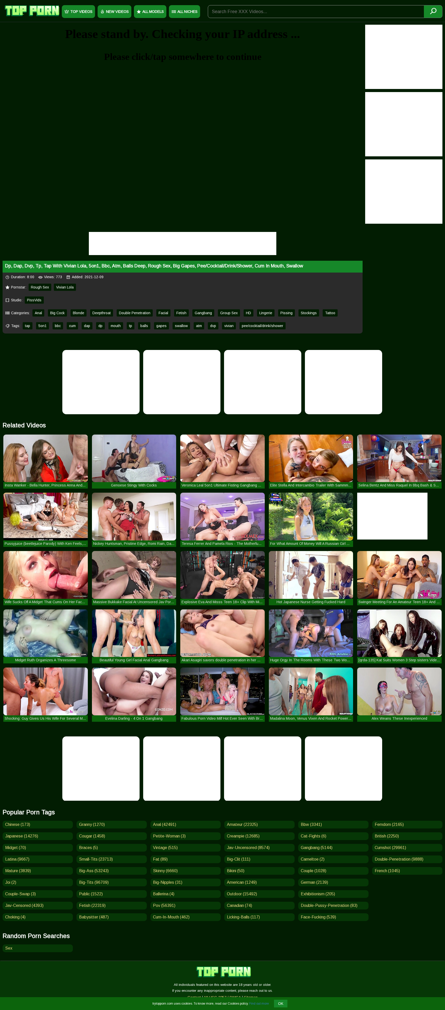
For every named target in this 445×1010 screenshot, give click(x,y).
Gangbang (203, 313)
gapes (161, 326)
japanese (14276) (21, 836)
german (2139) (314, 882)
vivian (229, 326)
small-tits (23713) (96, 859)
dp (100, 326)
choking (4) (15, 917)
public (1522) (91, 894)
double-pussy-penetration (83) (329, 905)
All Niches (187, 12)
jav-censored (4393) (24, 905)
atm (199, 326)
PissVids (34, 300)
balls (144, 326)
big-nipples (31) (167, 882)
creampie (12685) (243, 836)
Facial (163, 313)
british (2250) (387, 836)
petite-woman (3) (169, 836)
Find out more (259, 1003)
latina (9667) (17, 859)
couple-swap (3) (20, 894)
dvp (213, 326)
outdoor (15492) (242, 894)
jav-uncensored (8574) (248, 847)
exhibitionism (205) (318, 894)
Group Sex (229, 313)
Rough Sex (40, 287)
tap (27, 326)
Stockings (309, 313)
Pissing (286, 313)
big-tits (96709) (94, 882)
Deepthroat (101, 313)
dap (87, 326)
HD (248, 313)
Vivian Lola (65, 287)
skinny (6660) (165, 871)
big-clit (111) (238, 859)
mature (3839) (18, 871)
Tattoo (330, 313)
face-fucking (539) (318, 917)
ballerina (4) (163, 894)
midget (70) (15, 847)
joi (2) (10, 882)
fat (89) (160, 859)
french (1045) (387, 871)
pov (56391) (164, 905)
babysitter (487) (94, 917)
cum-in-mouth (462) (171, 917)
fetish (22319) (92, 905)
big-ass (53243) (94, 871)
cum (72, 326)
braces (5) (88, 847)
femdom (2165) (389, 824)
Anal (38, 313)
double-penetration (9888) (399, 859)
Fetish (181, 313)
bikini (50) (235, 871)
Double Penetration (134, 313)
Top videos (81, 12)
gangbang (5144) (316, 847)
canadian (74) (239, 905)
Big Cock (57, 313)
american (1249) (242, 882)
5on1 (42, 326)
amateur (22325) (242, 824)
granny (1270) (92, 824)
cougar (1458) (92, 836)
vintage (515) (165, 847)
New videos (117, 12)
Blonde (78, 313)
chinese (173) (17, 824)
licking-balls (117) (243, 917)
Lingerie (265, 313)
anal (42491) (164, 824)
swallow (181, 326)
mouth (116, 326)
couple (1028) (313, 871)
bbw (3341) (311, 824)
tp (130, 326)
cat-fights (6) (313, 836)
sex (8, 948)
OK (280, 1004)
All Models (153, 12)
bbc (58, 326)
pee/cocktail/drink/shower (262, 326)
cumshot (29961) (390, 847)
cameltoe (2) (312, 859)
